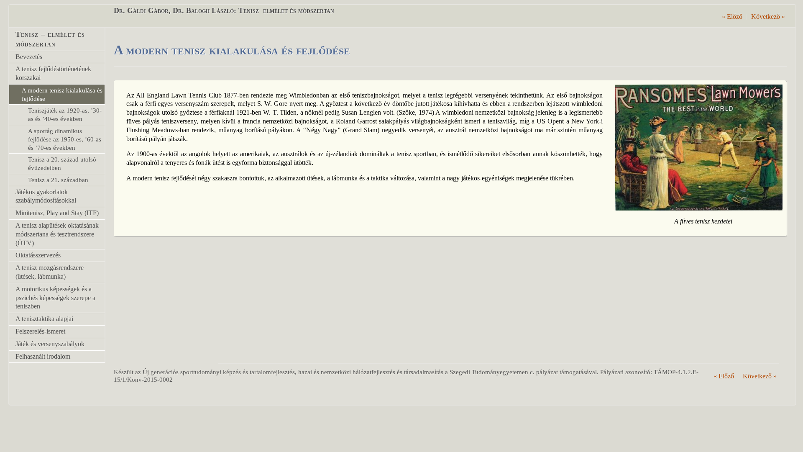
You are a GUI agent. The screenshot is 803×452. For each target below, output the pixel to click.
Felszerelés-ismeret (40, 331)
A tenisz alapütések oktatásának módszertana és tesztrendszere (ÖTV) (57, 234)
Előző (732, 16)
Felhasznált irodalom (42, 356)
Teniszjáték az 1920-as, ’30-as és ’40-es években (65, 114)
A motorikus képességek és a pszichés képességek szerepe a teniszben (55, 297)
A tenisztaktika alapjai (44, 318)
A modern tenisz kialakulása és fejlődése (62, 94)
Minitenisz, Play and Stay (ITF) (57, 212)
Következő (768, 16)
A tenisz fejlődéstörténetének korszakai (53, 73)
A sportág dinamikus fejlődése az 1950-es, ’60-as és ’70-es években (64, 139)
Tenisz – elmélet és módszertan (50, 39)
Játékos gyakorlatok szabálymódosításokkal (45, 196)
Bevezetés (28, 56)
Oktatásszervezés (38, 255)
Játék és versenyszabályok (49, 343)
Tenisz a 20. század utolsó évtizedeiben (62, 163)
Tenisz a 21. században (58, 179)
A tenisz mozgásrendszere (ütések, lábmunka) (49, 272)
